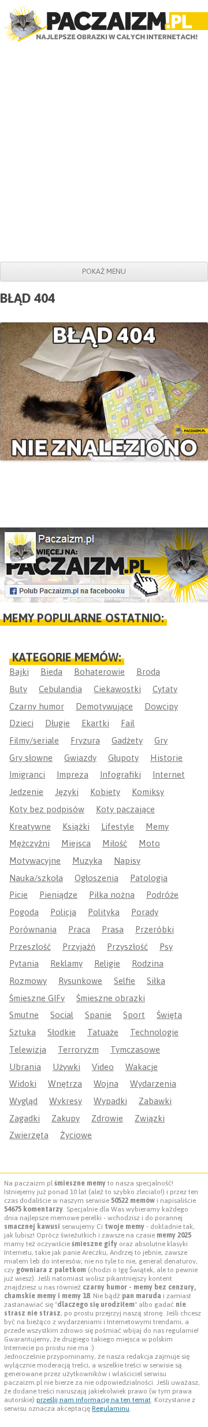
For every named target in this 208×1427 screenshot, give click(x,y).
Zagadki (24, 1118)
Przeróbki (154, 929)
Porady (144, 912)
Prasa (113, 929)
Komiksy (148, 792)
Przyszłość (127, 947)
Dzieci (21, 723)
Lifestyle (117, 826)
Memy (157, 826)
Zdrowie (107, 1118)
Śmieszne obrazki (110, 998)
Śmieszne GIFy (37, 998)
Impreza (72, 774)
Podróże (162, 895)
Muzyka (87, 860)
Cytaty (165, 689)
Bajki (19, 672)
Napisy (127, 860)
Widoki (22, 1083)
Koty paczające (125, 809)
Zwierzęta (29, 1135)
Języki (67, 792)
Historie (166, 758)
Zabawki (155, 1101)
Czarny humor (36, 706)
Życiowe (76, 1135)
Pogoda (24, 912)
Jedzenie (26, 792)
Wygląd (23, 1101)
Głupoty (123, 758)
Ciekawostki (117, 689)
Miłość (114, 843)
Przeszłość (30, 947)
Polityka (104, 912)
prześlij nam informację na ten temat (93, 1400)
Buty (18, 689)
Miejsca (76, 843)
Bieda (51, 672)
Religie (107, 963)
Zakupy (65, 1118)
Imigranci (27, 774)
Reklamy (66, 963)
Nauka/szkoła (36, 878)
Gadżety (127, 740)
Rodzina (148, 963)
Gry (161, 740)
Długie (57, 723)
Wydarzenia (153, 1083)
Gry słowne (31, 758)
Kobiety (105, 792)
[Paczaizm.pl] (104, 24)
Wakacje (141, 1067)
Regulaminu (110, 1408)
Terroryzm (78, 1049)
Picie (18, 895)
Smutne (24, 1015)
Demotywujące (104, 706)
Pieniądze (58, 895)
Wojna (106, 1083)
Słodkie (61, 1032)
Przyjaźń (78, 947)
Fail (128, 723)
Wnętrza (65, 1083)
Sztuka (22, 1032)
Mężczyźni (29, 843)
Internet (169, 774)
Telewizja (27, 1049)
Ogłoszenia (96, 878)
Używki (66, 1067)
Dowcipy (161, 706)
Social (61, 1015)
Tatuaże (102, 1032)
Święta (169, 1015)
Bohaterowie (99, 672)
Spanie (98, 1015)
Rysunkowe (80, 981)
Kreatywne (30, 826)
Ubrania (25, 1067)
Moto (149, 843)
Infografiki (120, 774)
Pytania (24, 963)
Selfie (124, 981)
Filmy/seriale (34, 740)
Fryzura (85, 740)
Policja (63, 912)
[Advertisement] (104, 152)
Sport (134, 1015)
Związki (150, 1118)
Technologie (154, 1032)
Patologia (149, 878)
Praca (79, 929)
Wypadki (110, 1101)
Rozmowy (28, 981)
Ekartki (95, 723)
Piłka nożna (112, 895)
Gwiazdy (80, 758)
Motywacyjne (35, 860)
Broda (148, 672)
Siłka (156, 981)
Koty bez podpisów (46, 809)
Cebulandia (60, 689)
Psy (166, 947)
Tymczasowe (135, 1049)
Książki (76, 826)
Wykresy (65, 1101)
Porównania (33, 929)
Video (103, 1067)
